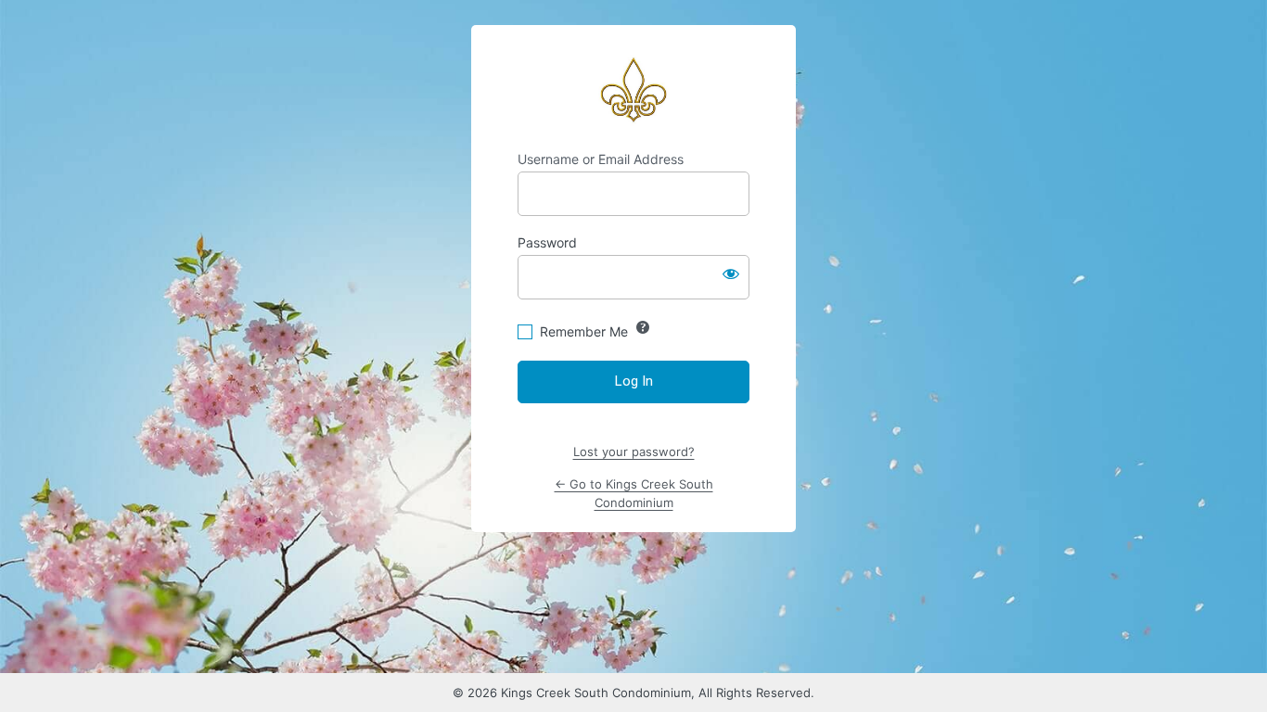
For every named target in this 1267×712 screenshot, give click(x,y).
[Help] (643, 327)
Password (547, 242)
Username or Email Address (601, 159)
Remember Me (584, 331)
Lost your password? (634, 451)
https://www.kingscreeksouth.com (633, 88)
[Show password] (730, 273)
